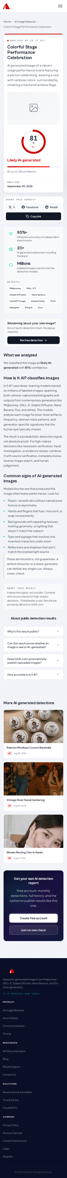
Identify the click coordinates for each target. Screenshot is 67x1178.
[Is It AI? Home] (6, 6)
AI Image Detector (25, 21)
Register (8, 1156)
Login (6, 1148)
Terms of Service (12, 1132)
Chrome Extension (14, 1025)
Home (7, 21)
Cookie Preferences (15, 1140)
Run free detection (31, 340)
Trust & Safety (11, 1099)
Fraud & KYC (10, 1107)
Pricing (7, 1033)
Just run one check (33, 930)
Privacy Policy (11, 1125)
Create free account (33, 918)
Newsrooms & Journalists (17, 1092)
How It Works (10, 1018)
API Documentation (14, 1051)
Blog (5, 1058)
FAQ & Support (11, 1066)
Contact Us (9, 1074)
